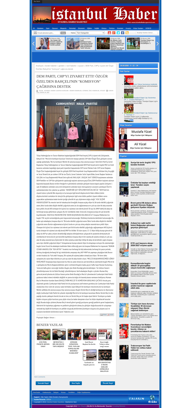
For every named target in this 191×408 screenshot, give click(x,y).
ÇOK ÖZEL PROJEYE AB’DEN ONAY (43, 344)
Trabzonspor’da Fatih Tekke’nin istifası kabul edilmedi (141, 347)
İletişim (56, 392)
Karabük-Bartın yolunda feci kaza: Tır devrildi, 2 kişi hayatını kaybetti (153, 42)
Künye (63, 392)
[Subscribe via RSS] (127, 32)
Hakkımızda (47, 392)
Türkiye (112, 28)
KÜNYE (148, 28)
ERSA (49, 399)
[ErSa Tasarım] (142, 403)
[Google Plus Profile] (113, 32)
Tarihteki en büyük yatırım (89, 363)
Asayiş (128, 28)
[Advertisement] (139, 369)
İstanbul (120, 28)
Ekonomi (81, 28)
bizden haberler (76, 90)
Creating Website (119, 406)
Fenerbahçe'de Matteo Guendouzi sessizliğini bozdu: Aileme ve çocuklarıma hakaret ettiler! (143, 328)
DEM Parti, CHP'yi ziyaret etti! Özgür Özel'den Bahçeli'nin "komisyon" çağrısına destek (72, 81)
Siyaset (55, 28)
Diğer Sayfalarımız (83, 392)
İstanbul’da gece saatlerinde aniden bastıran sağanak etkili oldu (143, 285)
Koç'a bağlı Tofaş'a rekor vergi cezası (104, 344)
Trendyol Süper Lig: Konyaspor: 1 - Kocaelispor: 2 (93, 41)
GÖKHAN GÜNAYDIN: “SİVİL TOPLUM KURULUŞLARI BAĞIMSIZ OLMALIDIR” (74, 347)
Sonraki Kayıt (43, 383)
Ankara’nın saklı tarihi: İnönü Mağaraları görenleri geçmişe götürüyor (143, 225)
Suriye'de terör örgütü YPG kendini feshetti (143, 163)
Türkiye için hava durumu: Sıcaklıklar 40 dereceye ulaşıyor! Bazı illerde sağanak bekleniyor (142, 307)
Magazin (63, 28)
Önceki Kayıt (108, 383)
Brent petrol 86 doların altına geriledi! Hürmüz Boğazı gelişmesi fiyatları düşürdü (144, 205)
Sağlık (96, 28)
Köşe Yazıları (138, 28)
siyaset (102, 90)
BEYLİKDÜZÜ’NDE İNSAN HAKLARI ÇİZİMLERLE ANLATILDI (104, 366)
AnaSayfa (36, 392)
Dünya (104, 28)
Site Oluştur (82, 406)
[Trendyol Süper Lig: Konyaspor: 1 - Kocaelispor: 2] (79, 49)
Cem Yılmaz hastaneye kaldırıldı (145, 84)
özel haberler (94, 90)
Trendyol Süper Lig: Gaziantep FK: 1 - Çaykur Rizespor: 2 (140, 98)
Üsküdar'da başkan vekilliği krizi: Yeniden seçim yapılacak (143, 185)
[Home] (34, 28)
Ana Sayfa (37, 1)
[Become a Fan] (122, 32)
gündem (85, 90)
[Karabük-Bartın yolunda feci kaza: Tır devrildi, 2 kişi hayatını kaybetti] (139, 49)
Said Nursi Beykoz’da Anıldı (89, 343)
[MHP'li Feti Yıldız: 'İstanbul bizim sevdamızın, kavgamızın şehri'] (109, 49)
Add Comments (39, 377)
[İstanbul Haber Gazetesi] (95, 22)
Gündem (40, 28)
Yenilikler (71, 392)
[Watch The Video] (109, 32)
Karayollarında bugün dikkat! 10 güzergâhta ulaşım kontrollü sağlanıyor (143, 265)
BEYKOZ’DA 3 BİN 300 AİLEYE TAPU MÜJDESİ (58, 344)
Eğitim (89, 28)
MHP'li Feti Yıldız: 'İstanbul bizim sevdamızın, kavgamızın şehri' (122, 42)
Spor (48, 28)
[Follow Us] (118, 32)
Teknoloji (72, 28)
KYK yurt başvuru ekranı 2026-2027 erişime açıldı (142, 244)
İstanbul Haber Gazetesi (55, 402)
